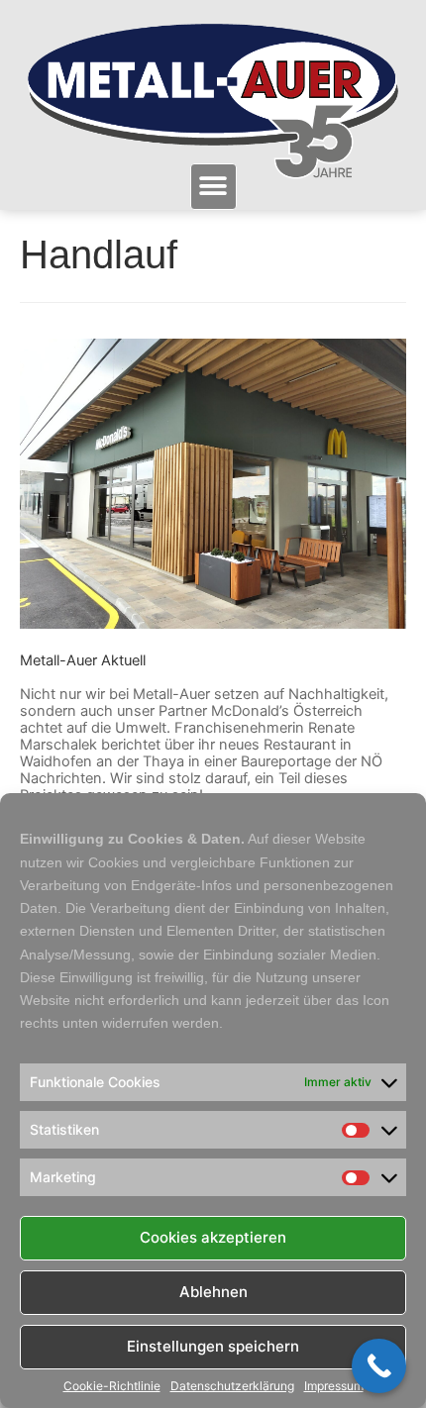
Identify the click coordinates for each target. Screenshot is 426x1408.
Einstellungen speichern (213, 1346)
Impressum (334, 1386)
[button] (213, 186)
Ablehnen (213, 1291)
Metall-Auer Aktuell (83, 660)
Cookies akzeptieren (213, 1237)
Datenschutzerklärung (232, 1386)
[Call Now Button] (379, 1366)
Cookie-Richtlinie (111, 1386)
